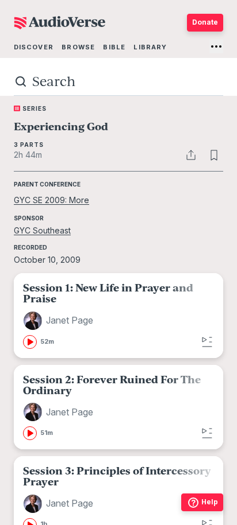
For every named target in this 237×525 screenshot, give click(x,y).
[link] (118, 315)
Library (150, 47)
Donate (205, 22)
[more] (216, 46)
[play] (30, 342)
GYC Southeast (42, 230)
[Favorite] (214, 155)
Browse (78, 47)
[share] (191, 155)
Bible (114, 47)
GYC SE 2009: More (51, 200)
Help (209, 501)
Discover (33, 47)
